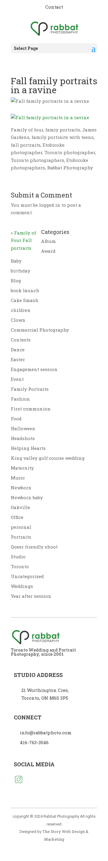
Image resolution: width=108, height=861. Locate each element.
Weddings (22, 586)
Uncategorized (27, 576)
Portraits (21, 537)
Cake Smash (24, 300)
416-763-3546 (34, 742)
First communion (31, 409)
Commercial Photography (40, 330)
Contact (54, 7)
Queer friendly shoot (34, 547)
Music (18, 478)
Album (48, 241)
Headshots (23, 438)
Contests (21, 340)
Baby (16, 261)
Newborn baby (27, 497)
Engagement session (34, 369)
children (21, 310)
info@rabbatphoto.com (45, 733)
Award (48, 251)
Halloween (23, 428)
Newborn (21, 488)
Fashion (20, 399)
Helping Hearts (28, 448)
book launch (25, 290)
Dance (18, 350)
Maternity (22, 468)
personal (21, 527)
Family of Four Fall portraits (23, 240)
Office (17, 517)
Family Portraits (30, 389)
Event (17, 379)
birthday (20, 271)
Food (16, 419)
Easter (18, 359)
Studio (18, 557)
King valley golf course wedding (48, 458)
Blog (16, 281)
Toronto (20, 566)
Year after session (31, 596)
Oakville (20, 507)
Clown (18, 320)
